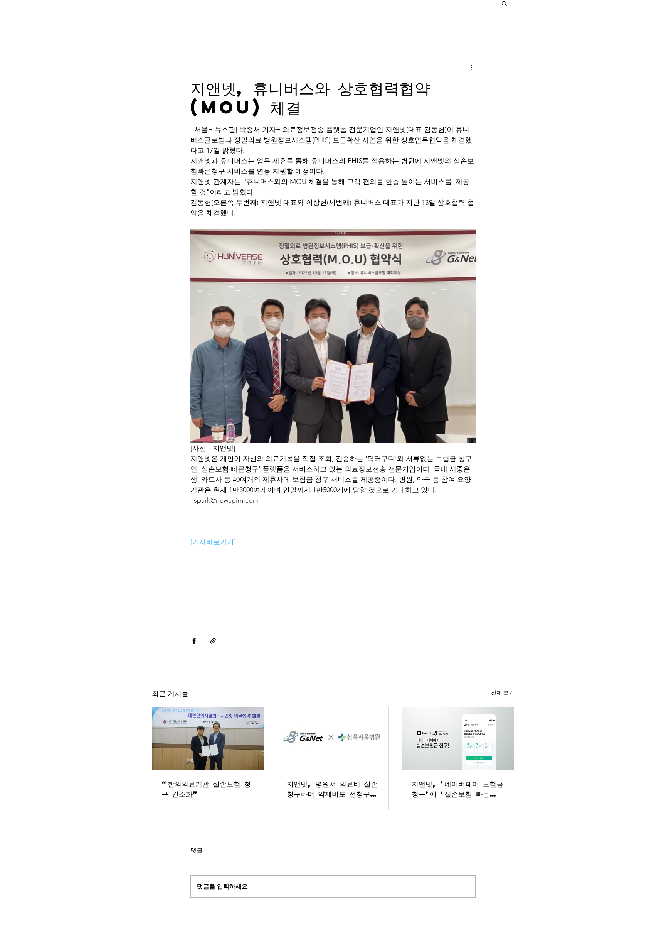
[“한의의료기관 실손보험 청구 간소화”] (208, 738)
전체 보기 (502, 692)
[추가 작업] (471, 66)
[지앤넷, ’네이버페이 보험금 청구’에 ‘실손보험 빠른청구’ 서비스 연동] (458, 738)
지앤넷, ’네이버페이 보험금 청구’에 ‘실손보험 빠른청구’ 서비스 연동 (457, 789)
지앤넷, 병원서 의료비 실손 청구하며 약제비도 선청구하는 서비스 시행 (332, 789)
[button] (504, 3)
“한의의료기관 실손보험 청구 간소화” (206, 789)
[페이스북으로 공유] (194, 641)
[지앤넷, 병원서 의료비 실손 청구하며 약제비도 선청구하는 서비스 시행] (333, 738)
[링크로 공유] (213, 641)
